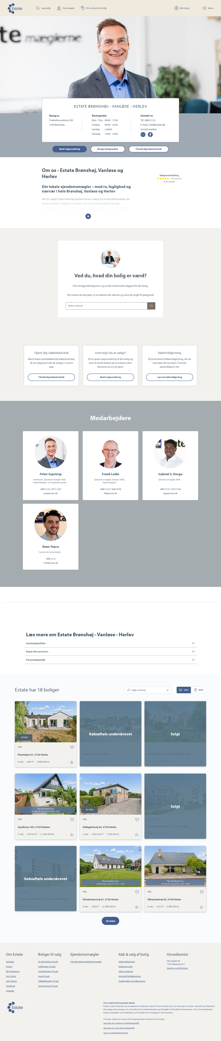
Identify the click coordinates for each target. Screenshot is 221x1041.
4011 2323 (56, 489)
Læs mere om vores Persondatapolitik (119, 1028)
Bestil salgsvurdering (69, 148)
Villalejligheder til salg (48, 981)
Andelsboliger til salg (48, 971)
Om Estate (11, 976)
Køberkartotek (126, 966)
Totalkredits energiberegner (132, 981)
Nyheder (10, 961)
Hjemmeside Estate (14, 8)
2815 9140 (176, 489)
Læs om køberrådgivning (169, 377)
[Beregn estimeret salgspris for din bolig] (151, 306)
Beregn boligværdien (107, 148)
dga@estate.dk (170, 493)
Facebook (10, 985)
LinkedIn (10, 990)
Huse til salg (44, 976)
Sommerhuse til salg (48, 985)
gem (72, 747)
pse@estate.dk (51, 493)
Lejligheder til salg (46, 966)
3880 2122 (149, 120)
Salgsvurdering (126, 971)
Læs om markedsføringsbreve (115, 1033)
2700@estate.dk (156, 124)
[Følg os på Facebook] (150, 134)
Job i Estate (11, 981)
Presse (9, 966)
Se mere (110, 920)
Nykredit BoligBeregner (130, 976)
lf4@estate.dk (110, 493)
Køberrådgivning (127, 961)
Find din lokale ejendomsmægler (86, 961)
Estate (15, 1007)
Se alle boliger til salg (48, 961)
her (177, 366)
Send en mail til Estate (177, 968)
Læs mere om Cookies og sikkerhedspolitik (121, 1023)
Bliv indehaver (13, 971)
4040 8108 (116, 489)
